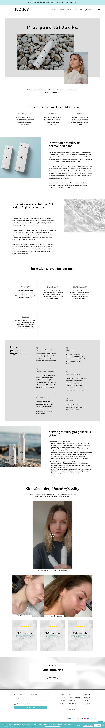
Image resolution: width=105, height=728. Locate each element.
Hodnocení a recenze (34, 225)
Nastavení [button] (79, 725)
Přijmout (98, 725)
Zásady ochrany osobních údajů (52, 726)
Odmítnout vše (88, 725)
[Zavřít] (103, 725)
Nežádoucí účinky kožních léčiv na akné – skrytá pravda (66, 473)
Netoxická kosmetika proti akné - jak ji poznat (77, 458)
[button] (98, 9)
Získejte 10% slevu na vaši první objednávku (26, 694)
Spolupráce (87, 703)
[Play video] (52, 535)
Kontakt (62, 697)
